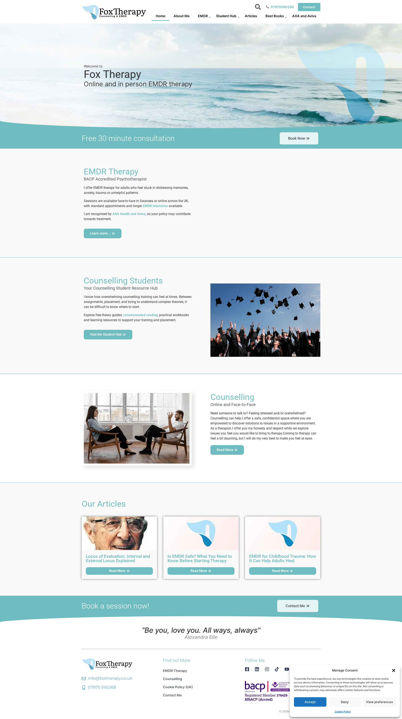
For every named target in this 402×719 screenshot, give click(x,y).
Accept (310, 702)
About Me (181, 16)
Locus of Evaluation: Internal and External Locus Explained (118, 558)
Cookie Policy (343, 711)
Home (160, 16)
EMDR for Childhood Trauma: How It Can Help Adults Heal (282, 558)
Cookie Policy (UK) (178, 687)
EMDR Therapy (175, 671)
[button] (394, 670)
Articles (251, 16)
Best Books (274, 16)
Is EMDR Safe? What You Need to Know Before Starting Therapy (200, 558)
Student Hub (226, 16)
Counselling (172, 679)
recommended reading (140, 315)
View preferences (379, 702)
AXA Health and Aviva (129, 214)
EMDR (203, 16)
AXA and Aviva (304, 16)
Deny (345, 702)
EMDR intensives (155, 206)
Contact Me (172, 695)
